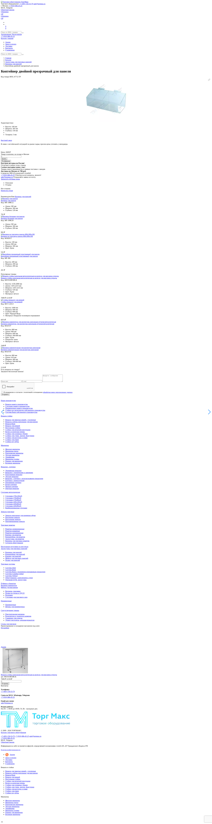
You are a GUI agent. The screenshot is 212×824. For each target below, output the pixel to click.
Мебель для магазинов (9, 587)
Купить (4, 159)
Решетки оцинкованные (14, 533)
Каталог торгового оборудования (13, 732)
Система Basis (10, 570)
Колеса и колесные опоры (15, 432)
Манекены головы (12, 459)
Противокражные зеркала (15, 521)
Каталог (8, 60)
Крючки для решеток (13, 535)
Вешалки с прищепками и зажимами (19, 473)
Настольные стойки (12, 428)
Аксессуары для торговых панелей (18, 62)
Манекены (5, 445)
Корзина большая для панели (12, 218)
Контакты (9, 48)
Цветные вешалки (12, 488)
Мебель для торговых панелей (16, 558)
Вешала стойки (6, 416)
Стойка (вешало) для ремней (11, 302)
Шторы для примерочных (15, 607)
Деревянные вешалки (13, 471)
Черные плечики (11, 486)
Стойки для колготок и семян (16, 438)
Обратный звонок (7, 10)
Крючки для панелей (13, 556)
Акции (7, 42)
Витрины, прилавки (13, 591)
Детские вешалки (11, 477)
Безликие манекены (12, 463)
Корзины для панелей (13, 64)
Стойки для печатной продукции (17, 430)
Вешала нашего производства (16, 404)
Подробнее (5, 628)
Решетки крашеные (12, 531)
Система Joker (10, 568)
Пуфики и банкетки (8, 583)
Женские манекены (12, 449)
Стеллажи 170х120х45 (13, 496)
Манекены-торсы (11, 451)
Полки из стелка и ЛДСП (15, 593)
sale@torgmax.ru (39, 4)
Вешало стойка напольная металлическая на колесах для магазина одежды (29, 278)
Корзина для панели (8, 200)
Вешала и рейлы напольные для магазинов (21, 422)
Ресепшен (9, 595)
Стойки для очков (12, 440)
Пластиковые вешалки (13, 475)
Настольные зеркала (13, 519)
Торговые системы (8, 564)
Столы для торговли (8, 624)
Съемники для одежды (13, 618)
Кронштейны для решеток (15, 537)
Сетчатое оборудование (14, 543)
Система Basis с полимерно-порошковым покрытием (25, 572)
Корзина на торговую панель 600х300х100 (17, 236)
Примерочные (6, 601)
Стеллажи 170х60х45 (13, 498)
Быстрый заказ (6, 140)
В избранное (6, 161)
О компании (10, 50)
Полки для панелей (12, 560)
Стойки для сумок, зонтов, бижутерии (19, 436)
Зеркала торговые (7, 512)
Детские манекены (12, 455)
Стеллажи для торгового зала (16, 597)
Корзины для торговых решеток (17, 541)
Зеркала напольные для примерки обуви (20, 515)
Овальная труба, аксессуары (15, 580)
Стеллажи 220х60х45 (13, 504)
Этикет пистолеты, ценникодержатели (19, 620)
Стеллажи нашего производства (17, 406)
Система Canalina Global (14, 574)
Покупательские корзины (15, 614)
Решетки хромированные (14, 529)
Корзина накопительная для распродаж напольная (20, 350)
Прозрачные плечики (13, 482)
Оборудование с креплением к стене (19, 578)
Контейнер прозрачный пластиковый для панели (19, 256)
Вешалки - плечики (8, 467)
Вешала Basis (10, 424)
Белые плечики (11, 484)
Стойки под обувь (12, 442)
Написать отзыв (7, 191)
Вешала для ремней (12, 426)
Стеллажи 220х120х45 (13, 502)
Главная (8, 58)
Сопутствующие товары (10, 610)
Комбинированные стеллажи (16, 508)
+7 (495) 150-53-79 (26, 4)
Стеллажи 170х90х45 (13, 500)
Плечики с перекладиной (14, 480)
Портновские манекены (14, 453)
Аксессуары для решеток (14, 539)
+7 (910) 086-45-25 (15, 6)
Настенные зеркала (12, 517)
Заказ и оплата (10, 44)
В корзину (5, 683)
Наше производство (8, 401)
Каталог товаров (7, 38)
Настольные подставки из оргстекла (14, 547)
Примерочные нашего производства (19, 408)
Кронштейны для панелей (15, 554)
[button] (209, 80)
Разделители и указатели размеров (18, 616)
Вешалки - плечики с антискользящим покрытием (24, 478)
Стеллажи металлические (10, 492)
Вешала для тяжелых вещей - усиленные (20, 420)
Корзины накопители (9, 585)
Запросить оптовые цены (10, 179)
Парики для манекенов (14, 461)
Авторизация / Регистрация (11, 34)
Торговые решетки (8, 525)
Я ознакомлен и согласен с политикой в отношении (38, 392)
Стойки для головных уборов (16, 434)
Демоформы (9, 457)
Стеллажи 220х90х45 (13, 506)
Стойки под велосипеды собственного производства (25, 410)
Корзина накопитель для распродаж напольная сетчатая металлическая (27, 324)
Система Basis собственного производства (21, 412)
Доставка (8, 46)
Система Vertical (11, 576)
